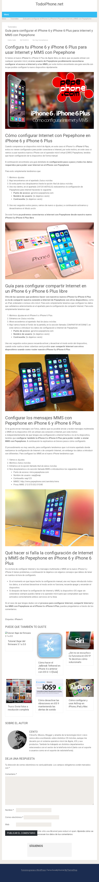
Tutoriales (14, 19)
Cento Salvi (12, 40)
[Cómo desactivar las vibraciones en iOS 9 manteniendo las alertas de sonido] (49, 688)
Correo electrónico (14, 817)
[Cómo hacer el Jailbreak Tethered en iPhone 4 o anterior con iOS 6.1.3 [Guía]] (49, 645)
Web (7, 824)
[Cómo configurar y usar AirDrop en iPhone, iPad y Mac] (80, 688)
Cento (33, 731)
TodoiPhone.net (49, 4)
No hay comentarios (40, 40)
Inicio (4, 19)
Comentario (11, 774)
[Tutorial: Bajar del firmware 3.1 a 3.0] (19, 635)
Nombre (9, 810)
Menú (6, 14)
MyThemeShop (71, 870)
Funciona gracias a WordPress (33, 870)
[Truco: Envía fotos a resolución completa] (19, 691)
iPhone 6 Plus (82, 146)
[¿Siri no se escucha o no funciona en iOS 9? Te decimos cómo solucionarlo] (80, 640)
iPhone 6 (26, 58)
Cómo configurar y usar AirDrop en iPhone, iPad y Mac (78, 703)
